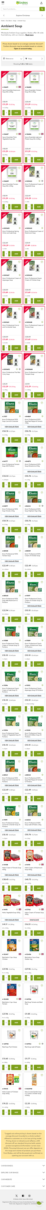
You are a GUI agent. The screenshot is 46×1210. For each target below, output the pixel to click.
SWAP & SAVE (34, 920)
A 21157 (4, 416)
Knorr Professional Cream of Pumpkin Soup (34, 373)
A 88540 (5, 596)
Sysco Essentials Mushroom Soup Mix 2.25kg (11, 91)
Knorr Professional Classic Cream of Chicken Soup (33, 279)
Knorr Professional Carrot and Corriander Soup (10, 326)
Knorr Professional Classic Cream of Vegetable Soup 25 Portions (11, 735)
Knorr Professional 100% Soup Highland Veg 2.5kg (33, 510)
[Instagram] (29, 1196)
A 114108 (5, 865)
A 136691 (5, 87)
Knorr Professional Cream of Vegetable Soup (34, 185)
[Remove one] (3, 112)
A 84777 (5, 461)
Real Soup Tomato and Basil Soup (33, 1003)
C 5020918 (28, 1089)
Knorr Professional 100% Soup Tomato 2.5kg (10, 510)
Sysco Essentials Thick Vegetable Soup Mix (9, 138)
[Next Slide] (42, 15)
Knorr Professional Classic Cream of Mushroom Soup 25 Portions (33, 645)
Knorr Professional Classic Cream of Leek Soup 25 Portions (10, 690)
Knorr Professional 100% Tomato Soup (10, 555)
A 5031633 (28, 228)
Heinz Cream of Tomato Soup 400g (11, 869)
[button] (42, 9)
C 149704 (28, 1044)
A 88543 (28, 775)
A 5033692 (6, 369)
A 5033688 (29, 369)
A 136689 (5, 181)
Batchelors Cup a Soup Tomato (9, 1003)
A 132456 (28, 954)
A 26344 (28, 820)
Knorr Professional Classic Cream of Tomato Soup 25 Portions (10, 645)
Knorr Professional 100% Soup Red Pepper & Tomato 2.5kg (33, 421)
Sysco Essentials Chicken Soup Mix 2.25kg (33, 91)
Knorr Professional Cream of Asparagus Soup (11, 279)
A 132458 (5, 999)
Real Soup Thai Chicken (9, 1047)
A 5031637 (5, 275)
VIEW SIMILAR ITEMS (12, 427)
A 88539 (28, 551)
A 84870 (28, 461)
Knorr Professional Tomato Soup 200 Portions (10, 465)
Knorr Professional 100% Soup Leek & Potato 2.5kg (33, 824)
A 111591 (4, 820)
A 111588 (5, 640)
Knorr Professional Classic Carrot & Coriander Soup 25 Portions (11, 824)
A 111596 (5, 685)
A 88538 (5, 551)
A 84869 (28, 416)
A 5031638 (28, 322)
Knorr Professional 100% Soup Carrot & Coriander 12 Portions (11, 779)
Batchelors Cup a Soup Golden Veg (32, 958)
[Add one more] (9, 112)
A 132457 (5, 954)
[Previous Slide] (4, 15)
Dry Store (9, 21)
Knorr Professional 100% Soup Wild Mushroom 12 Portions (10, 600)
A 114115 (4, 909)
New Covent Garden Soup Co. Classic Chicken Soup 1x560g (33, 1093)
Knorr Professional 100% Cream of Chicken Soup (32, 555)
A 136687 (5, 134)
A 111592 (27, 685)
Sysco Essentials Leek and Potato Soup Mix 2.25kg (33, 138)
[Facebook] (23, 1196)
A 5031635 (6, 228)
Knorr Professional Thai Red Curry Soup (11, 373)
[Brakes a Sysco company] (22, 3)
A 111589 (27, 640)
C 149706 (28, 999)
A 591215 (5, 1089)
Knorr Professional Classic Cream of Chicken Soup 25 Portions (33, 600)
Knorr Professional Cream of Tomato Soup (34, 326)
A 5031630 (28, 275)
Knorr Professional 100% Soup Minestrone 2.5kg (32, 465)
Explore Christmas (23, 15)
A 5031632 (28, 181)
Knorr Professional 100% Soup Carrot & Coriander (10, 420)
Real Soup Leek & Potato (32, 1047)
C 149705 (5, 1044)
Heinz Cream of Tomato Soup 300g (34, 913)
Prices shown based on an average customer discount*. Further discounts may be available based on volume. (23, 46)
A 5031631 (5, 322)
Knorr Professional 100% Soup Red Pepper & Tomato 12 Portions (33, 779)
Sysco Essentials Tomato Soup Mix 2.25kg (10, 185)
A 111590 (27, 730)
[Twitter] (16, 1196)
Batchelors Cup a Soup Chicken (9, 958)
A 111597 (27, 596)
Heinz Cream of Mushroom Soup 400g (33, 869)
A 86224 (28, 506)
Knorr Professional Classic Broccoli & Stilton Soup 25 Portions (33, 735)
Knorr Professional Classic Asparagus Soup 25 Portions (34, 689)
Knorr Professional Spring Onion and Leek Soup (10, 232)
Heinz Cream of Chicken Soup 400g (10, 1093)
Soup (14, 21)
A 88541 (5, 775)
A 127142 (28, 909)
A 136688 (28, 87)
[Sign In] (41, 3)
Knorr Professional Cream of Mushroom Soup (34, 232)
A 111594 (5, 730)
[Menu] (3, 3)
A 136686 (28, 134)
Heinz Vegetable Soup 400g (11, 913)
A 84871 (5, 506)
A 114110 (27, 865)
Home (2, 21)
